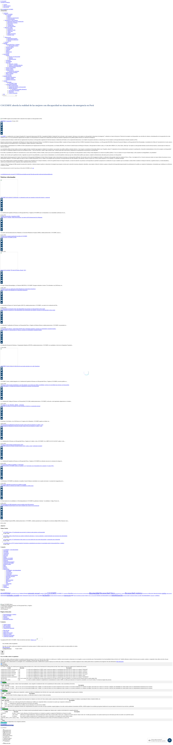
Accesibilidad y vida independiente (10, 549)
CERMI (45, 593)
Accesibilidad (9, 61)
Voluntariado (8, 82)
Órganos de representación (13, 17)
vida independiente (146, 595)
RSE (7, 582)
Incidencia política (10, 47)
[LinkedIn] (86, 127)
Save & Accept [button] (4, 722)
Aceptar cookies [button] (18, 648)
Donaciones (11, 91)
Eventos (7, 53)
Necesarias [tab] (3, 662)
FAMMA (21, 595)
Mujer (4, 565)
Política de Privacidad (8, 632)
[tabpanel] (86, 673)
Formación (8, 60)
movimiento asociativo (80, 595)
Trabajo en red (8, 37)
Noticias (7, 50)
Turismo (5, 586)
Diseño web (33, 639)
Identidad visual (10, 34)
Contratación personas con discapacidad (17, 87)
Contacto (6, 42)
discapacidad (22, 174)
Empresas (11, 57)
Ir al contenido (4, 724)
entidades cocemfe (13, 595)
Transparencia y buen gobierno (11, 20)
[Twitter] (86, 125)
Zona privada (6, 7)
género (36, 595)
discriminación (145, 593)
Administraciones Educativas (15, 66)
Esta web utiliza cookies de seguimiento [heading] (10, 643)
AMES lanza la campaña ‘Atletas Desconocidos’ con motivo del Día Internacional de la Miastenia (21, 217)
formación (25, 595)
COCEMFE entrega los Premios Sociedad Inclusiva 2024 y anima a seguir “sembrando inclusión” (21, 445)
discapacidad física (29, 174)
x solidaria (156, 595)
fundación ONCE (31, 595)
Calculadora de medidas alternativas (19, 89)
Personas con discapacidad (14, 56)
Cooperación (8, 74)
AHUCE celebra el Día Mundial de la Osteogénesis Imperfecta (14, 290)
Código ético (10, 31)
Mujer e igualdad (9, 580)
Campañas (8, 49)
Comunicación (9, 48)
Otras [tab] (2, 719)
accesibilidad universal (15, 593)
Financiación (10, 24)
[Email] (86, 131)
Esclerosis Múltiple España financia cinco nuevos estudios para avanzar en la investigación (20, 505)
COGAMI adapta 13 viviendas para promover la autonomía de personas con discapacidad (20, 386)
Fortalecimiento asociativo (8, 561)
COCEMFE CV (60, 593)
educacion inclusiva (157, 593)
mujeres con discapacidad (92, 595)
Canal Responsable (11, 26)
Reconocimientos (11, 19)
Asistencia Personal (23, 593)
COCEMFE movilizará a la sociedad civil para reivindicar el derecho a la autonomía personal (20, 406)
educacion (150, 593)
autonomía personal (10, 174)
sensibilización (49, 174)
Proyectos (5, 567)
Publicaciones (9, 51)
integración (67, 595)
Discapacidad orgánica (13, 45)
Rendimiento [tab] (3, 689)
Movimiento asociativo (8, 619)
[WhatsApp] (86, 129)
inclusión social (60, 595)
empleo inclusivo (169, 593)
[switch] (1, 682)
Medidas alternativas (13, 88)
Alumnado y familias (13, 63)
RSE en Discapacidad (13, 85)
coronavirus (5, 554)
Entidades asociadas (7, 76)
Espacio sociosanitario (8, 559)
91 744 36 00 (3, 1)
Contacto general (6, 624)
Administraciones (12, 59)
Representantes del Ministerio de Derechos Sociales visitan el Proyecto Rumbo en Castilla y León (21, 426)
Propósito (9, 15)
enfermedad (3, 595)
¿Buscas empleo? (7, 5)
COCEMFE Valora (13, 83)
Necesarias (4, 664)
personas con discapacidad (102, 595)
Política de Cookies (7, 634)
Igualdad (40, 595)
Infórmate (5, 43)
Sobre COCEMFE (9, 14)
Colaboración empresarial (11, 84)
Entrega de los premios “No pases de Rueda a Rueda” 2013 (13, 270)
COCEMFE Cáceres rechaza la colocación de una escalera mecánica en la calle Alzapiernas (20, 366)
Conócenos (5, 13)
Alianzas (9, 40)
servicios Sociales (126, 595)
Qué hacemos (6, 54)
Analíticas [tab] (3, 696)
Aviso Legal (5, 631)
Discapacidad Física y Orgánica (12, 44)
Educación (8, 62)
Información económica (12, 22)
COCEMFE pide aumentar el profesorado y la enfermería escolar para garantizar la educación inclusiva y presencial (25, 197)
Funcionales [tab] (3, 681)
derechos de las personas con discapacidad (81, 593)
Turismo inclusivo (10, 70)
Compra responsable (13, 93)
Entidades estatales (10, 78)
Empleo (7, 55)
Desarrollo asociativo (10, 576)
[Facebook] (86, 123)
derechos (70, 593)
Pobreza (5, 566)
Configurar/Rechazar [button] (7, 648)
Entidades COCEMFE (8, 558)
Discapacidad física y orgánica (9, 614)
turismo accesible (138, 595)
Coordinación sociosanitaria (12, 575)
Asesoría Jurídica (9, 68)
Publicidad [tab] (3, 707)
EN (4, 94)
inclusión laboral (53, 595)
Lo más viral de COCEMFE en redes (8, 237)
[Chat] (170, 740)
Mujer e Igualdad (9, 73)
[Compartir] (86, 133)
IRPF (72, 595)
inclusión (44, 174)
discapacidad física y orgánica (119, 593)
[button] (7, 725)
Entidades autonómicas (11, 77)
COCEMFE (3, 121)
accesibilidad (3, 174)
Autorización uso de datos (8, 635)
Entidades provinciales (11, 79)
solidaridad (132, 595)
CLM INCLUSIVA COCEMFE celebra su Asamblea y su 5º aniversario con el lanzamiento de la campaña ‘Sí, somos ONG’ (27, 465)
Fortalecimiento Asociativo (11, 72)
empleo (164, 593)
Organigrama (10, 28)
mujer (86, 595)
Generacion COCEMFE (8, 563)
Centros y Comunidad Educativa (16, 65)
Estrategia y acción (11, 30)
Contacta (5, 4)
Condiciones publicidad (8, 636)
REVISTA (8, 581)
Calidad (9, 32)
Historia (9, 16)
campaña (42, 593)
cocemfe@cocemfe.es (5, 2)
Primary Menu (4, 10)
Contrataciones (10, 25)
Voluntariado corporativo (14, 90)
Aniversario (5, 550)
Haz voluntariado (7, 626)
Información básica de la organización (15, 21)
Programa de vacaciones (14, 71)
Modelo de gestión (9, 27)
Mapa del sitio (6, 630)
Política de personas (11, 33)
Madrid (75, 595)
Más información (6, 647)
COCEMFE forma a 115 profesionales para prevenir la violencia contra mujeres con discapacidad (24, 532)
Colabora (5, 80)
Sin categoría (6, 584)
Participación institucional (12, 39)
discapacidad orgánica (37, 174)
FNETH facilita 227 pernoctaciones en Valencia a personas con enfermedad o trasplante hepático (21, 330)
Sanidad (109, 595)
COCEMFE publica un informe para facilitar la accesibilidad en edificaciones (17, 485)
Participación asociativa (12, 38)
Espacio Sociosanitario (11, 67)
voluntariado (152, 595)
